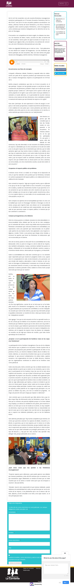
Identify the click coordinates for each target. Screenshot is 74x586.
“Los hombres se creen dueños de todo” (60, 33)
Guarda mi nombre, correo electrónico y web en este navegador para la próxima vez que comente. (29, 558)
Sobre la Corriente (28, 568)
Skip (60, 582)
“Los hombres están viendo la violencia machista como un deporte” (61, 27)
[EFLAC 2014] (29, 62)
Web (10, 548)
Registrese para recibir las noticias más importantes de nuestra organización (60, 50)
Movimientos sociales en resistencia (60, 20)
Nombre (12, 532)
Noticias (38, 568)
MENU (62, 3)
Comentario (13, 512)
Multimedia (26, 570)
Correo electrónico (15, 540)
